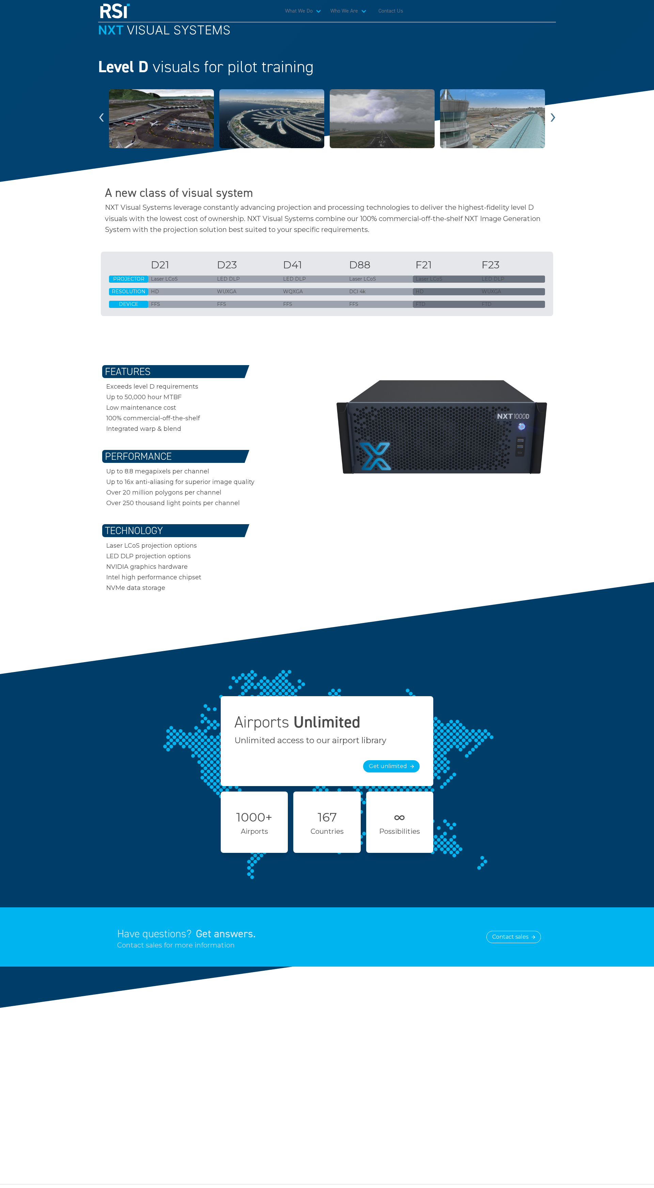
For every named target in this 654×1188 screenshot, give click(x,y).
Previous (101, 118)
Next (552, 118)
